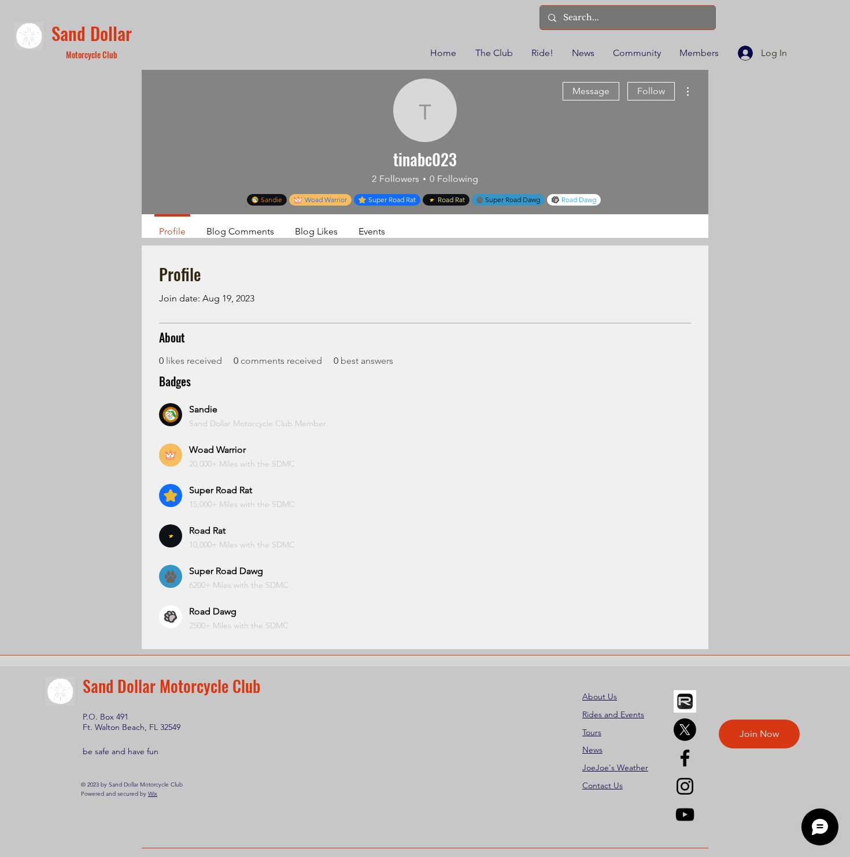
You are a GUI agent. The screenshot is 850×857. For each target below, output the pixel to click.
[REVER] (685, 701)
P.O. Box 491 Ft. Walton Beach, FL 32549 (131, 721)
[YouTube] (685, 814)
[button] (493, 53)
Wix (152, 794)
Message (590, 90)
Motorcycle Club (91, 55)
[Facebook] (685, 758)
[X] (685, 729)
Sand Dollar (91, 33)
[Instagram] (685, 786)
